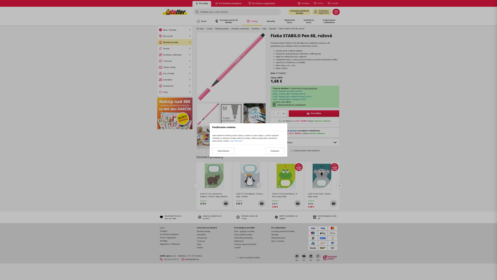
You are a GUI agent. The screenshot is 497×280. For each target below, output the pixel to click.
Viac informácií (236, 141)
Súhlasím (275, 150)
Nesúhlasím (223, 150)
